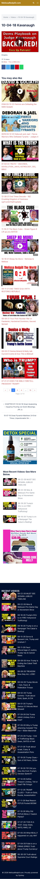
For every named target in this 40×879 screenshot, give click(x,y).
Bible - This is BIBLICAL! (12, 62)
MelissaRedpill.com (11, 3)
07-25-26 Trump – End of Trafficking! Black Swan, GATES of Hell (27, 739)
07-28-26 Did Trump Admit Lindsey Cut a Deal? (26, 717)
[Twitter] (8, 67)
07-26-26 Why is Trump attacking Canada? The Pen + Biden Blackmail (28, 728)
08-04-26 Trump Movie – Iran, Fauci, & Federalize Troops (28, 685)
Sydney (21, 875)
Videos (13, 17)
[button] (33, 3)
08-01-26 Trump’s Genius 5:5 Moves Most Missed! (28, 706)
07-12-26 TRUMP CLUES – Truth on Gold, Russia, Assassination (28, 792)
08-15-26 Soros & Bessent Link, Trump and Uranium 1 (28, 639)
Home (5, 17)
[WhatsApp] (23, 67)
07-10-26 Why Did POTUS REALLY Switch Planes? (27, 814)
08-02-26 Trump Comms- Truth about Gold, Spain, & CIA (26, 695)
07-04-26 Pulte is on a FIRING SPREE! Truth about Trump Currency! (27, 846)
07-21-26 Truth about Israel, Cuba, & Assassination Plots (27, 749)
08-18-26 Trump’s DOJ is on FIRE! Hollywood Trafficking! (27, 618)
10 (30, 390)
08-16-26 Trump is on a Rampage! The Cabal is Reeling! (27, 519)
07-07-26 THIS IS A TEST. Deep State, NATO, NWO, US (26, 825)
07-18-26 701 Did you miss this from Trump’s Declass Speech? (27, 771)
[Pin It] (18, 67)
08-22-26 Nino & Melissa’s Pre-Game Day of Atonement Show (28, 607)
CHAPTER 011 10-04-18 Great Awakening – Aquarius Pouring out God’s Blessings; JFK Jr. (21, 407)
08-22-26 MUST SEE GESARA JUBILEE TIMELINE (27, 482)
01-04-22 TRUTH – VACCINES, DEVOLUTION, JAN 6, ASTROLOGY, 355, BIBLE (19, 166)
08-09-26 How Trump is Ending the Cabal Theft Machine (28, 663)
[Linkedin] (13, 67)
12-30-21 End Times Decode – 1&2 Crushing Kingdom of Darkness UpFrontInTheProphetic (16, 199)
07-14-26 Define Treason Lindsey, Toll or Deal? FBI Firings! (28, 782)
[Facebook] (4, 67)
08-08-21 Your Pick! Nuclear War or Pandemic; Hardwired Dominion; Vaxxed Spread (19, 321)
